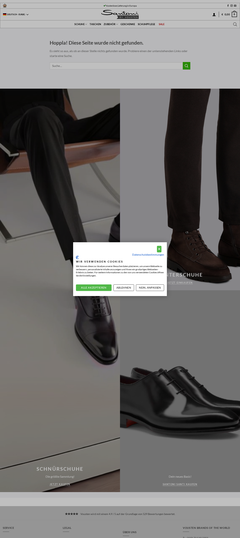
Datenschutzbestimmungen (148, 254)
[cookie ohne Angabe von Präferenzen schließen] (159, 249)
